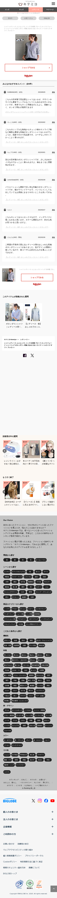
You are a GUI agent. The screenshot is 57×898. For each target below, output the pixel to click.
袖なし (40, 680)
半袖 (15, 680)
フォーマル (7, 730)
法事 (32, 597)
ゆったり (34, 670)
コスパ (31, 695)
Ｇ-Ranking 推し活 (28, 788)
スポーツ (39, 587)
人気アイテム (28, 18)
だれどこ (24, 780)
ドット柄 (48, 715)
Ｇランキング (14, 780)
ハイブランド (40, 690)
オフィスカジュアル (18, 571)
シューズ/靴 (20, 614)
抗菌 (24, 645)
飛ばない (32, 655)
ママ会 (39, 582)
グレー (28, 740)
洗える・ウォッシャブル (44, 640)
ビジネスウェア (41, 609)
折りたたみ (40, 675)
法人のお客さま (10, 819)
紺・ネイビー (37, 740)
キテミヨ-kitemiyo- (10, 339)
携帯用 (31, 675)
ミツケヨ (19, 785)
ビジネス (7, 571)
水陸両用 (16, 645)
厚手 (48, 675)
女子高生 (15, 754)
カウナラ (10, 785)
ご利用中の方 (9, 834)
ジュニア (7, 754)
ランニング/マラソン (10, 592)
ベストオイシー (26, 782)
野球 (30, 592)
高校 (44, 577)
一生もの (7, 695)
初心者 (32, 754)
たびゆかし (28, 785)
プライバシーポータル (34, 855)
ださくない (26, 665)
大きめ (7, 670)
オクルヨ (33, 780)
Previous (5, 451)
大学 (7, 582)
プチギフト (40, 754)
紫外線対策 (35, 665)
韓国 (15, 685)
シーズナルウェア (46, 619)
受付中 (10, 18)
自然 (24, 725)
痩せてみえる (8, 665)
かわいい (47, 720)
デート (46, 571)
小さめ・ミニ (16, 670)
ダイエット (15, 597)
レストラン (27, 577)
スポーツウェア (33, 619)
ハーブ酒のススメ (41, 785)
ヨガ (22, 592)
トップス (7, 609)
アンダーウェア (9, 614)
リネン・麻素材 (9, 715)
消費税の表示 (23, 843)
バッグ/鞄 (29, 614)
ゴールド (7, 745)
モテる (23, 690)
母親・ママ (7, 760)
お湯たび (42, 780)
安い (15, 695)
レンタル (40, 685)
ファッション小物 (10, 619)
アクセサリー (22, 619)
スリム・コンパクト (19, 675)
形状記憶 (41, 645)
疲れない (40, 655)
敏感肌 (32, 685)
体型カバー (23, 685)
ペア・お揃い (40, 695)
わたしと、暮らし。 (11, 782)
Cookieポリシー (10, 861)
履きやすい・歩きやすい (20, 660)
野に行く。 (47, 782)
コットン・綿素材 (39, 710)
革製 (30, 720)
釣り (7, 597)
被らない (41, 660)
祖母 (16, 760)
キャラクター (20, 765)
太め (25, 670)
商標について (34, 867)
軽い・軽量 (7, 675)
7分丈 (48, 680)
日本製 (7, 685)
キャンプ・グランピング (43, 592)
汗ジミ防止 (32, 645)
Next (52, 451)
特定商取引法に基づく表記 (31, 861)
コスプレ (7, 772)
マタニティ (47, 582)
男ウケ (31, 690)
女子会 (23, 582)
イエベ (7, 690)
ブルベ (15, 690)
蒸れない (24, 655)
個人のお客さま (10, 811)
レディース (35, 9)
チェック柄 (29, 715)
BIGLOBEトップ (10, 873)
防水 (23, 640)
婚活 (15, 582)
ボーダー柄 (19, 715)
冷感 (15, 640)
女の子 (32, 760)
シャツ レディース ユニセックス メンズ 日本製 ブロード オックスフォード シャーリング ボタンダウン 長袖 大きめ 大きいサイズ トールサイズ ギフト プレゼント (28, 345)
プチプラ (23, 695)
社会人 (40, 760)
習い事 (15, 587)
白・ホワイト (8, 740)
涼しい (7, 660)
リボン (23, 720)
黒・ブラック (19, 740)
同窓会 (7, 577)
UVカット (7, 640)
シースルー (27, 710)
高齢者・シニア (9, 765)
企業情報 (7, 826)
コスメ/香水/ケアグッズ (33, 624)
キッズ (21, 9)
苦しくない (7, 655)
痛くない (18, 665)
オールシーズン (41, 560)
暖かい (48, 655)
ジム (46, 587)
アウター (15, 609)
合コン (38, 571)
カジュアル (15, 725)
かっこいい (48, 725)
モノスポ (37, 782)
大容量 (41, 670)
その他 (20, 624)
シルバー (47, 740)
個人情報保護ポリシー (12, 855)
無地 (38, 720)
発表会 (7, 587)
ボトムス (23, 609)
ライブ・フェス (17, 577)
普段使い (40, 725)
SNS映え (7, 700)
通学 (22, 587)
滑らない (16, 655)
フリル (15, 720)
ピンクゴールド (17, 745)
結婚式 (24, 597)
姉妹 (24, 760)
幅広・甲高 (31, 680)
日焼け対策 (45, 665)
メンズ (7, 9)
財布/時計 (37, 614)
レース (7, 720)
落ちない (33, 660)
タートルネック (17, 710)
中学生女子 (23, 754)
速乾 (31, 640)
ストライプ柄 (39, 715)
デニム (7, 710)
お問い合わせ (8, 843)
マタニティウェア (10, 624)
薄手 (7, 680)
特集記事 (47, 18)
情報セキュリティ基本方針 (14, 867)
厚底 (48, 685)
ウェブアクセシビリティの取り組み (18, 849)
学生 (48, 760)
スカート (31, 609)
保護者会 (31, 582)
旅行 (36, 577)
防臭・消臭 (7, 645)
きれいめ (32, 725)
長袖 (22, 680)
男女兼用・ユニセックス (20, 700)
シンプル (7, 725)
